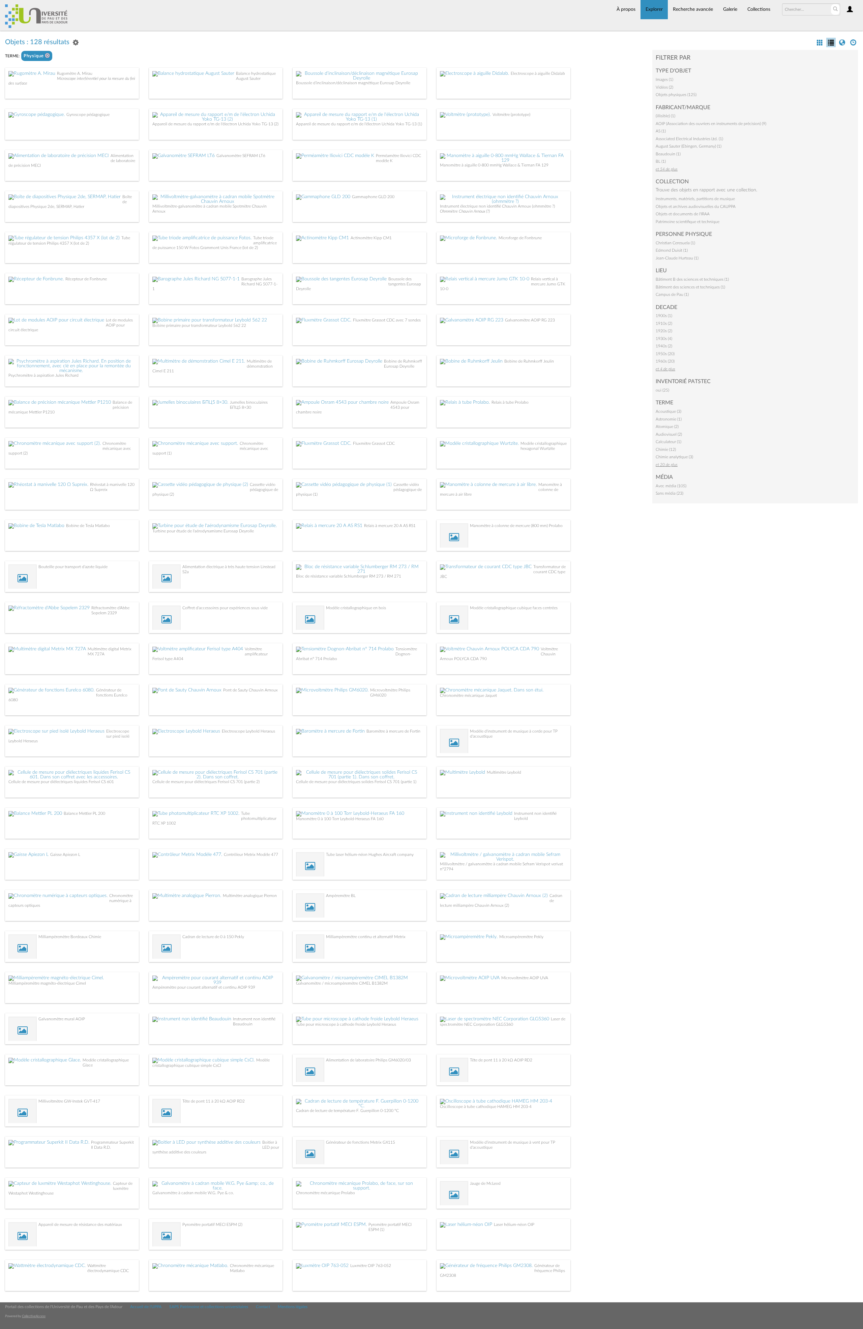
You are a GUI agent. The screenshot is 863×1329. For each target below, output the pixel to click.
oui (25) (662, 390)
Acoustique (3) (668, 411)
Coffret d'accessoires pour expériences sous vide (225, 608)
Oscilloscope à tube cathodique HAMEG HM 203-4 (486, 1107)
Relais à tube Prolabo (510, 402)
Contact (263, 1307)
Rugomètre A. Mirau (74, 73)
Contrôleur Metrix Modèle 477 (251, 855)
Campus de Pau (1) (672, 294)
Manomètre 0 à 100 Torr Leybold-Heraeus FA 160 (340, 819)
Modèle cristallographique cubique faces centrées (514, 608)
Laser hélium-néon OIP (514, 1225)
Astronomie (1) (669, 419)
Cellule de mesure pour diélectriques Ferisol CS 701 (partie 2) (206, 782)
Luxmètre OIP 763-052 (370, 1266)
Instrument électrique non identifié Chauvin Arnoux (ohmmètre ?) (497, 206)
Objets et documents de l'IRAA (683, 214)
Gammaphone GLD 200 (373, 197)
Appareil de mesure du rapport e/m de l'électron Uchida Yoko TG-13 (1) (359, 124)
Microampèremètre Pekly (521, 937)
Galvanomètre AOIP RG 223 (530, 320)
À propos (626, 9)
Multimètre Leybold (504, 772)
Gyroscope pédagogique (88, 115)
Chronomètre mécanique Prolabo (325, 1193)
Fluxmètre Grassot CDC (374, 443)
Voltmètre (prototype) (511, 115)
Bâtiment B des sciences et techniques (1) (692, 279)
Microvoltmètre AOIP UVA (524, 978)
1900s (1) (664, 316)
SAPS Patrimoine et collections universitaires (208, 1307)
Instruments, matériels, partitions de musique (695, 199)
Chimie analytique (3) (674, 457)
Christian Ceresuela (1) (675, 243)
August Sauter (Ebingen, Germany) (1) (688, 146)
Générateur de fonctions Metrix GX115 (360, 1142)
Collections (758, 9)
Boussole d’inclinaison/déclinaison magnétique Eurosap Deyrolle (353, 83)
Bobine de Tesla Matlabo (88, 526)
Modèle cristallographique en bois (356, 608)
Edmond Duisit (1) (672, 250)
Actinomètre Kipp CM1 (371, 238)
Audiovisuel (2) (669, 434)
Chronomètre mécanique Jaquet (468, 695)
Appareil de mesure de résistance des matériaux (80, 1225)
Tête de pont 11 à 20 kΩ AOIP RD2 (501, 1060)
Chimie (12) (666, 449)
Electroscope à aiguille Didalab (538, 73)
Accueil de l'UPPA (145, 1307)
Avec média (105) (671, 486)
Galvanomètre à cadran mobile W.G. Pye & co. (193, 1193)
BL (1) (661, 161)
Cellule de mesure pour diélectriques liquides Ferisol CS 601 (61, 782)
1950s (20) (665, 354)
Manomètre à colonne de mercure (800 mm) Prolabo (516, 526)
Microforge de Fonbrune (520, 238)
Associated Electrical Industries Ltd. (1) (689, 139)
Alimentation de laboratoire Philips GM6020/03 (368, 1060)
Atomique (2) (667, 427)
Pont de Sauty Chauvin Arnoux (250, 690)
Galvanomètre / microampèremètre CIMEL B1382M (342, 983)
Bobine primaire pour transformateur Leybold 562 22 (199, 325)
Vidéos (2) (664, 87)
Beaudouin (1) (668, 154)
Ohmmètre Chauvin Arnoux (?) (465, 211)
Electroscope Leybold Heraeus (248, 731)
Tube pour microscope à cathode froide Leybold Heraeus (346, 1024)
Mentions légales (292, 1307)
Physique (34, 56)
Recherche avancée (693, 9)
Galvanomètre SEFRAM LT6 (240, 156)
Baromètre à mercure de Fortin (393, 731)
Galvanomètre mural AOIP (61, 1019)
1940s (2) (664, 346)
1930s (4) (664, 339)
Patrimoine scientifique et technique (687, 222)
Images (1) (664, 80)
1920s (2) (664, 331)
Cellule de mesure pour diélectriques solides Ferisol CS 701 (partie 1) (356, 782)
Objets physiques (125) (676, 95)
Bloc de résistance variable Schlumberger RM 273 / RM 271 (348, 576)
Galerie (730, 9)
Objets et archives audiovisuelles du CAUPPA (696, 207)
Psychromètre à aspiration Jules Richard (43, 375)
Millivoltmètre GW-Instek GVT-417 (69, 1101)
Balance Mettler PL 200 (84, 813)
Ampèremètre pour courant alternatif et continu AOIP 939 (203, 987)
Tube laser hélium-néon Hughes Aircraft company (370, 855)
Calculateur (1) (668, 442)
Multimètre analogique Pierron (250, 896)
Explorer (654, 9)
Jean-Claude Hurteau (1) (677, 258)
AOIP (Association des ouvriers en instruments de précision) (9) (711, 124)
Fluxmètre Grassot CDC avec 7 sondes (387, 320)
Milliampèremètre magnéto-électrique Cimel (47, 983)
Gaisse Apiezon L (65, 855)
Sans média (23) (669, 493)
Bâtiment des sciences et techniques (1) (690, 287)
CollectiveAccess (34, 1316)
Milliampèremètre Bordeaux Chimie (69, 937)
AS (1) (661, 131)
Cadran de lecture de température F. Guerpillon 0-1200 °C (347, 1111)
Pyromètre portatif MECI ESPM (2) (212, 1225)
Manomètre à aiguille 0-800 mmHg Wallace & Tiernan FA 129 (494, 165)
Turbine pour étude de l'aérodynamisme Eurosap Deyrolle (203, 531)
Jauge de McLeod (485, 1183)
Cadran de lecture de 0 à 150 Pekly (213, 937)
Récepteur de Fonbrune (86, 279)
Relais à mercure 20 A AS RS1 (390, 526)
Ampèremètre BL (341, 896)
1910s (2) (664, 323)
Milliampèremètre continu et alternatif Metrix (366, 937)
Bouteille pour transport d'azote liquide (73, 567)
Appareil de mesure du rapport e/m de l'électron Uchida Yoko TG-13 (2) (215, 124)
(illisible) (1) (665, 116)
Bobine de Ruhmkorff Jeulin (529, 361)
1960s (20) (665, 361)
